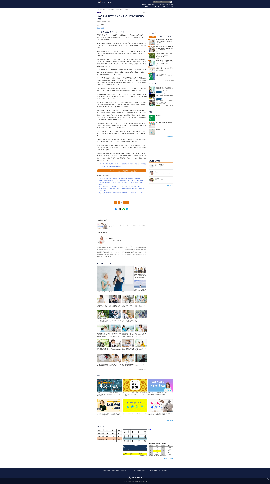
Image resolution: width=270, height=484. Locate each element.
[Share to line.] (123, 209)
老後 (155, 6)
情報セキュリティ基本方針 (121, 470)
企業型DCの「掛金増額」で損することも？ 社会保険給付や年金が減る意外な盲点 (119, 178)
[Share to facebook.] (116, 209)
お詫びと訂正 (164, 470)
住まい (159, 6)
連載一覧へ (169, 420)
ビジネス (151, 6)
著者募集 (155, 470)
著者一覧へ (169, 185)
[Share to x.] (120, 209)
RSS (159, 470)
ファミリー (169, 6)
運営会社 (113, 470)
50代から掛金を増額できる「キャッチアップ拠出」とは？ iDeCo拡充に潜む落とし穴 (120, 186)
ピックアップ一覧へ (167, 108)
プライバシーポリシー (131, 470)
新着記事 (144, 4)
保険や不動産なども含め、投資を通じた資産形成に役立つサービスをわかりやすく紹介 (121, 192)
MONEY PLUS (99, 9)
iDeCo (102, 27)
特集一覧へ (169, 136)
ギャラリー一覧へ (168, 458)
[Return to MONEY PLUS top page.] (105, 2)
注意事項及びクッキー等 (141, 470)
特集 (153, 4)
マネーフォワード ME (135, 473)
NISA (98, 27)
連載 (149, 4)
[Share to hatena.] (127, 209)
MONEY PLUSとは (107, 470)
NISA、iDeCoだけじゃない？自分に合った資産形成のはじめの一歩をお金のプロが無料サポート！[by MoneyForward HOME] (122, 165)
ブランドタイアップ (167, 4)
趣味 (164, 6)
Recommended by (141, 369)
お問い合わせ (150, 470)
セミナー (158, 4)
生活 (146, 6)
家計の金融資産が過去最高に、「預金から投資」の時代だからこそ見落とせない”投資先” (121, 180)
